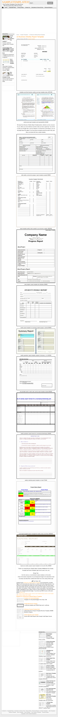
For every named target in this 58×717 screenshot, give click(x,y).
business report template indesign (38, 593)
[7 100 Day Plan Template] (42, 706)
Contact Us (27, 7)
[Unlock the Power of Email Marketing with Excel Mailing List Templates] (42, 682)
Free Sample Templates (36, 712)
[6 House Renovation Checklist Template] (42, 645)
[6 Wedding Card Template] (42, 654)
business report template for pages (25, 593)
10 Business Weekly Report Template (32, 582)
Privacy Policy (20, 7)
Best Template (27, 712)
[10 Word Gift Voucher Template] (20, 606)
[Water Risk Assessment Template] (42, 698)
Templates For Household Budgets (31, 598)
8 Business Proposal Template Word (32, 609)
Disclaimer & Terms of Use (37, 7)
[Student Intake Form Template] (42, 661)
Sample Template (12, 712)
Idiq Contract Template (51, 673)
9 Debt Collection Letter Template (31, 614)
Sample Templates (24, 34)
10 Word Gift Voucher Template (30, 603)
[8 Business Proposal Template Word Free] (20, 613)
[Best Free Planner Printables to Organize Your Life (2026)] (6, 75)
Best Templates (52, 710)
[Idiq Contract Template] (42, 677)
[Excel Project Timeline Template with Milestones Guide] (6, 62)
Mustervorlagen (45, 712)
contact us (22, 592)
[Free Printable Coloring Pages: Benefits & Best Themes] (6, 50)
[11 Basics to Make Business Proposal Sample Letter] (42, 669)
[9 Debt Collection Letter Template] (20, 618)
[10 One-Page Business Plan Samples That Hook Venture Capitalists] (6, 39)
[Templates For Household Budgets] (20, 601)
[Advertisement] (28, 20)
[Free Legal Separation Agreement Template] (42, 692)
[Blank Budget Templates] (42, 637)
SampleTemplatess (16, 2)
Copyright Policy (12, 7)
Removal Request (48, 7)
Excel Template (20, 712)
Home (6, 7)
